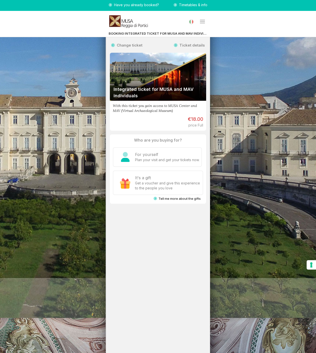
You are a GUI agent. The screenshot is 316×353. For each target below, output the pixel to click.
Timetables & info (192, 5)
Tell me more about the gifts (179, 199)
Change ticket (128, 45)
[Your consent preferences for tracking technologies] (311, 265)
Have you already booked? (135, 5)
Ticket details (191, 45)
